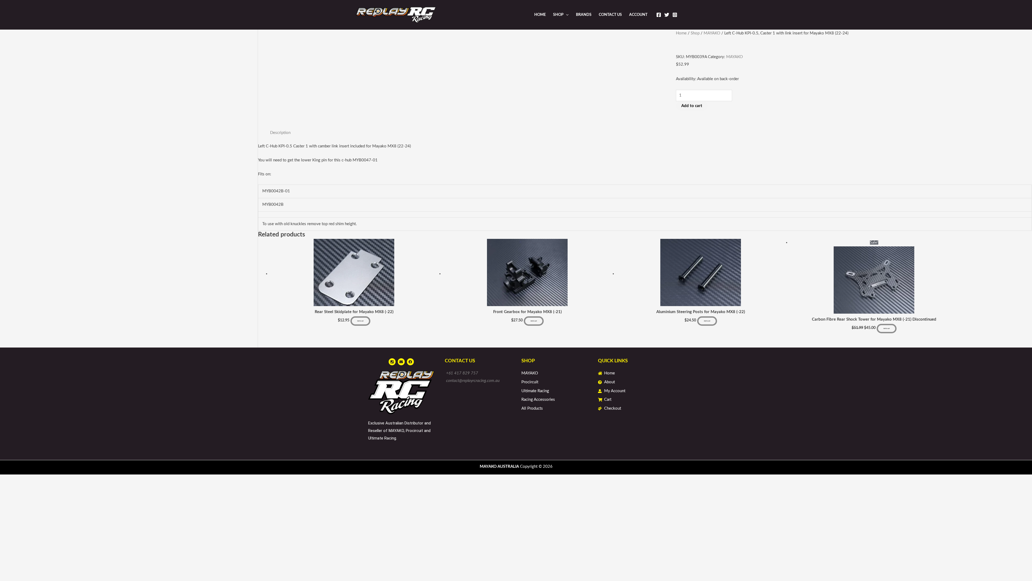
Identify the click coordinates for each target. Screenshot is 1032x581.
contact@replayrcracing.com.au (473, 381)
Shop (558, 15)
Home (540, 15)
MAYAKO (712, 33)
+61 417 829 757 (462, 373)
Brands (584, 15)
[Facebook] (658, 14)
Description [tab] (280, 133)
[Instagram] (674, 14)
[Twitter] (666, 14)
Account (638, 15)
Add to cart (691, 106)
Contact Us (610, 15)
